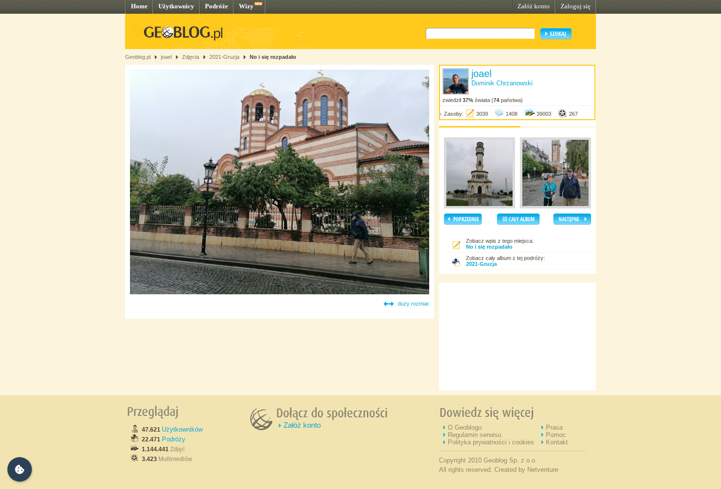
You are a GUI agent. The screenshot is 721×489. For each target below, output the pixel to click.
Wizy (246, 6)
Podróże (216, 6)
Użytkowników (182, 429)
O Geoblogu (465, 427)
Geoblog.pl (138, 57)
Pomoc (556, 434)
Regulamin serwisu (474, 434)
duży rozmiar (413, 304)
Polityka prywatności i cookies (491, 442)
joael (166, 57)
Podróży (173, 439)
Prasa (554, 427)
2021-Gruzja (224, 57)
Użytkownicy (176, 6)
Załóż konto (533, 6)
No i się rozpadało (273, 57)
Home (139, 6)
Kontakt (557, 442)
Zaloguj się (576, 6)
